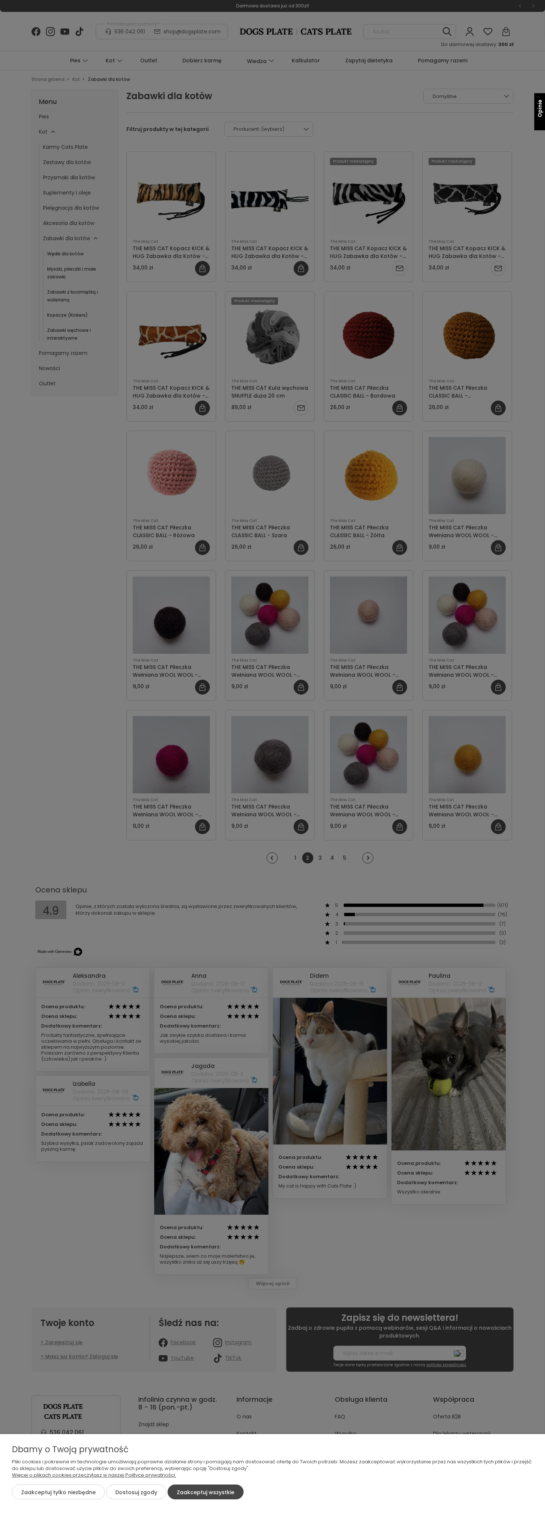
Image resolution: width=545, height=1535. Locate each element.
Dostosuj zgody (136, 1492)
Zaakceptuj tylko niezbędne (58, 1492)
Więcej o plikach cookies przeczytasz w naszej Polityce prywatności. (94, 1475)
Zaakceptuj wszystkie (205, 1492)
